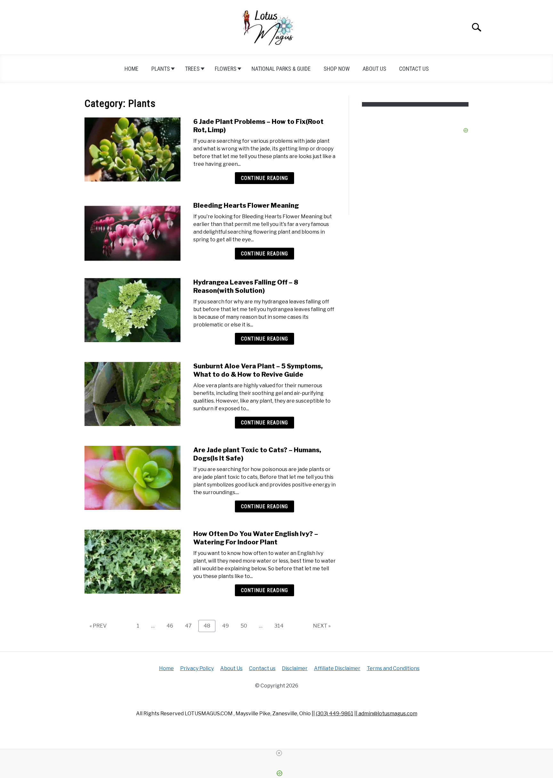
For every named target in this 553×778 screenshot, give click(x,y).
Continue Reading (264, 178)
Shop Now (337, 68)
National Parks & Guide (281, 68)
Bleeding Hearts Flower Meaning (246, 205)
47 (191, 625)
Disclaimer (295, 668)
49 (228, 625)
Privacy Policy (197, 668)
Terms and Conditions (393, 668)
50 (246, 625)
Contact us (414, 68)
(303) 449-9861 (334, 713)
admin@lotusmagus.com (387, 713)
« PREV (98, 626)
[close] (279, 753)
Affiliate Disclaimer (337, 668)
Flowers (225, 68)
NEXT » (322, 626)
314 (280, 625)
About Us (374, 68)
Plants (160, 68)
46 (172, 625)
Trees (192, 68)
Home (131, 68)
